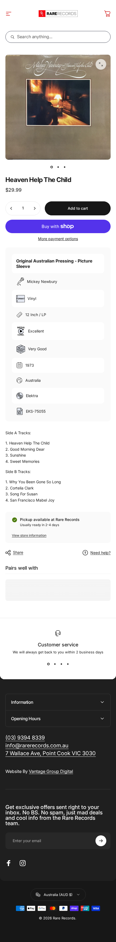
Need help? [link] (100, 552)
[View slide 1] (48, 664)
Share (18, 552)
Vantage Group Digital (51, 771)
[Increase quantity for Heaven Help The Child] (34, 208)
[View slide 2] (55, 664)
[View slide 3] (61, 664)
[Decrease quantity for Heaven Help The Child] (11, 208)
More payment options (58, 238)
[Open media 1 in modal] (100, 64)
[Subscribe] (100, 840)
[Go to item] (51, 167)
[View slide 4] (67, 664)
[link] (50, 753)
